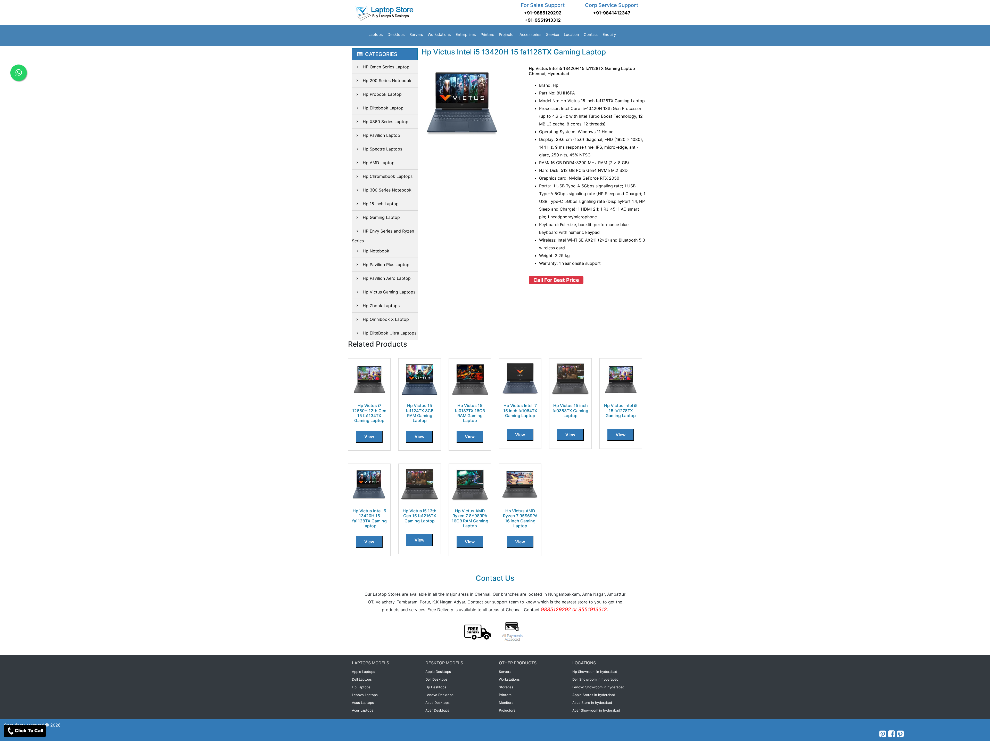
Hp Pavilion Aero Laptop (387, 278)
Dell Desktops (436, 679)
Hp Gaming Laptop (381, 217)
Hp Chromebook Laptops (387, 176)
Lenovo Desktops (439, 695)
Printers (487, 34)
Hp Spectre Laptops (382, 149)
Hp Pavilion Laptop (381, 135)
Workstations (439, 34)
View (369, 436)
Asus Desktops (437, 702)
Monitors (506, 702)
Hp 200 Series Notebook (387, 80)
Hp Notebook (376, 250)
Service (552, 34)
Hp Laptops (361, 687)
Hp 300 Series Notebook (387, 190)
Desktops (396, 34)
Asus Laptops (363, 702)
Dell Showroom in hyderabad (595, 679)
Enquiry (609, 34)
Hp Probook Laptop (382, 94)
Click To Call (29, 730)
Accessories (530, 34)
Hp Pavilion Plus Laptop (386, 264)
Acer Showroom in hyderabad (596, 710)
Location (571, 34)
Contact (591, 34)
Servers (416, 34)
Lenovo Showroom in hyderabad (598, 687)
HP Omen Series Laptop (386, 66)
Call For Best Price (556, 280)
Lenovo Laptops (365, 695)
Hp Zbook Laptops (381, 305)
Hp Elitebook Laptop (383, 107)
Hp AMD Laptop (378, 162)
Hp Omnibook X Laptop (386, 319)
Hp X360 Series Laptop (385, 121)
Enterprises (466, 34)
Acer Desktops (437, 710)
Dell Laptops (362, 679)
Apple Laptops (363, 672)
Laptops (375, 34)
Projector (507, 34)
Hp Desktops (435, 687)
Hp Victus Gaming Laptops (389, 291)
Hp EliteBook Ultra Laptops (389, 333)
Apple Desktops (438, 672)
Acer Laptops (362, 710)
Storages (506, 687)
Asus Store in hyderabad (592, 702)
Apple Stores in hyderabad (593, 695)
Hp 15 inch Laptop (381, 203)
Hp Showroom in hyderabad (594, 672)
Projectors (507, 710)
